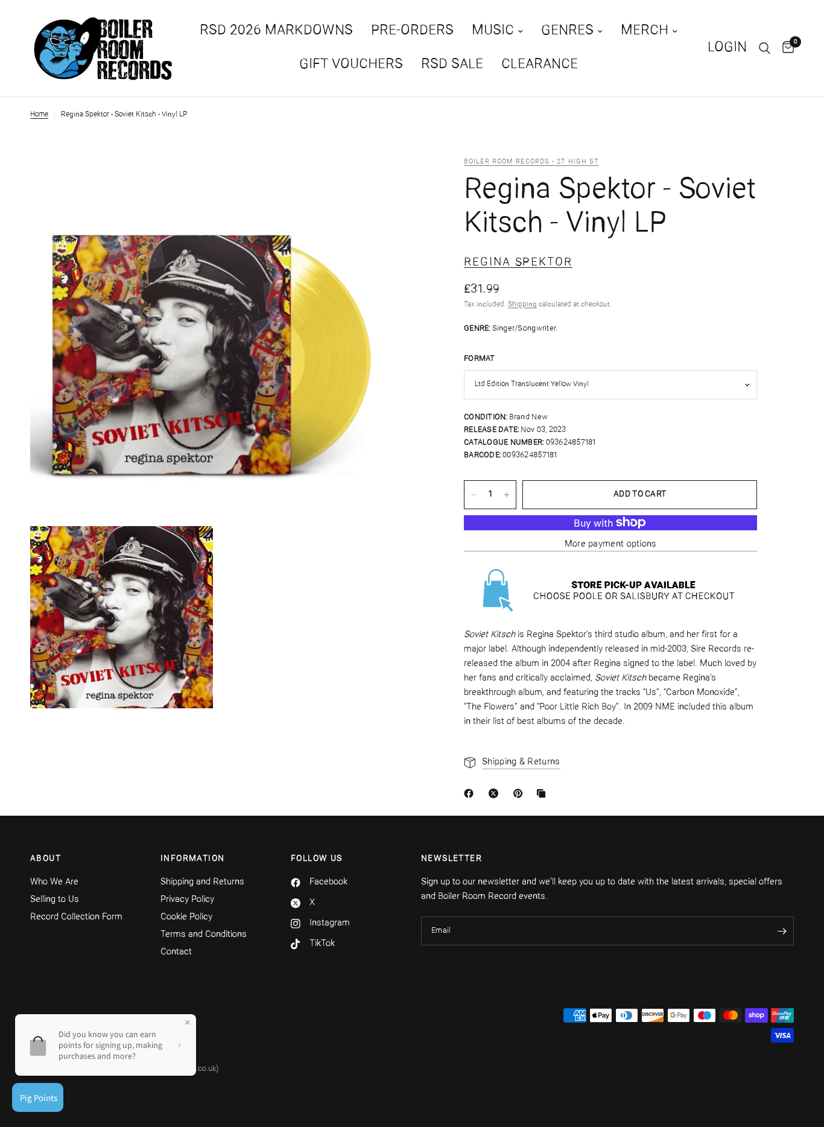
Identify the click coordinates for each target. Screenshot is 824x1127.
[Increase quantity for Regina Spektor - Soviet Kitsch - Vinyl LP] (507, 495)
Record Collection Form (76, 917)
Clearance (539, 65)
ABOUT (45, 859)
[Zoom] (371, 182)
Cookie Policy (186, 917)
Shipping (522, 304)
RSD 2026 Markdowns (276, 31)
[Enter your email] (782, 930)
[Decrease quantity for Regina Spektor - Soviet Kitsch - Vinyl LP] (473, 495)
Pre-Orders (412, 31)
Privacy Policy (187, 899)
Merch (644, 31)
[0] (785, 48)
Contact (176, 952)
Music (493, 31)
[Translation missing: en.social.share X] (496, 793)
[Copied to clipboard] (543, 793)
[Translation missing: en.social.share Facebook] (471, 793)
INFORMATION (192, 859)
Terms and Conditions (203, 934)
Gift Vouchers (351, 65)
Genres (567, 31)
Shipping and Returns (202, 882)
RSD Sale (452, 65)
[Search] (764, 48)
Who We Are (54, 882)
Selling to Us (54, 899)
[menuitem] (276, 31)
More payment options (611, 544)
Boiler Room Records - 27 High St (531, 162)
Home (39, 114)
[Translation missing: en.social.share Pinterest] (520, 793)
